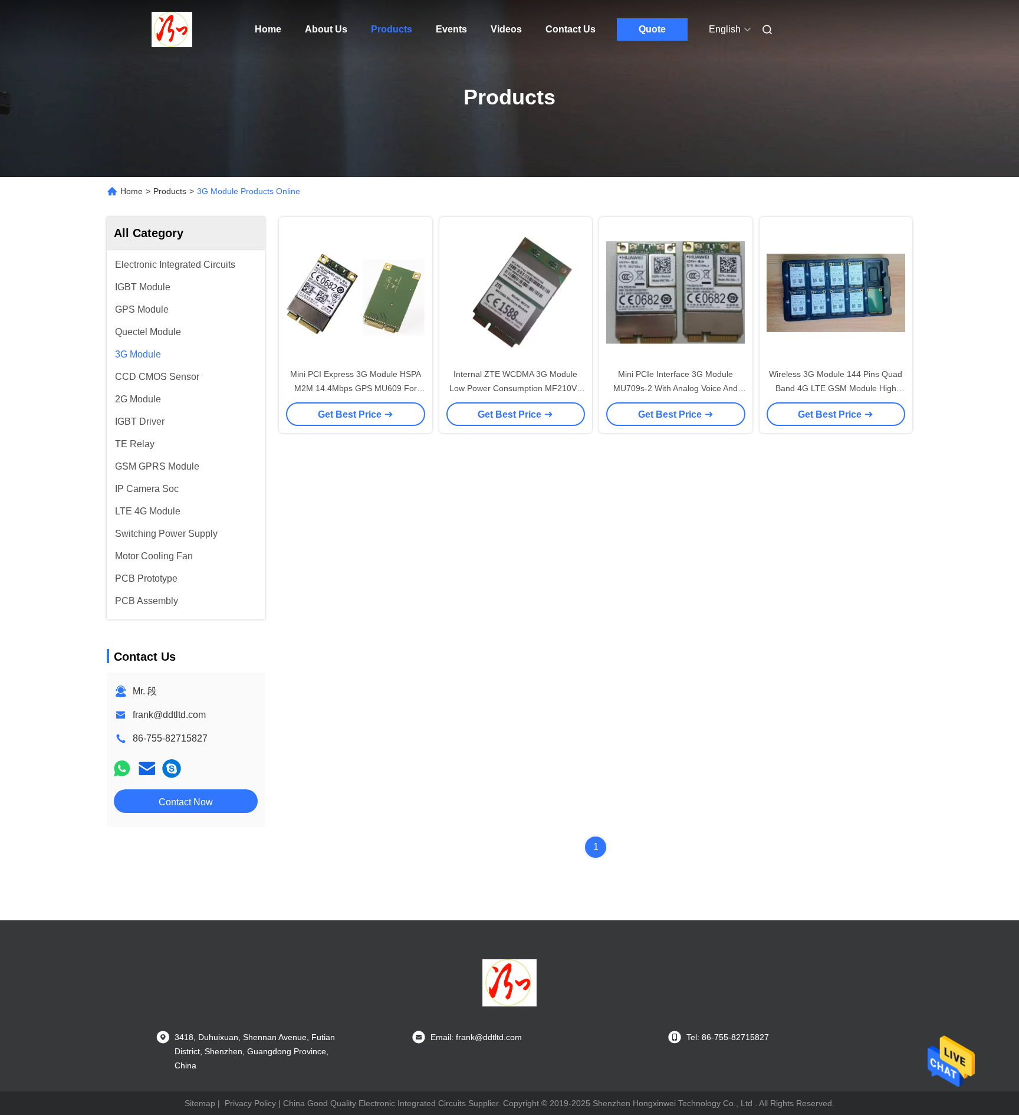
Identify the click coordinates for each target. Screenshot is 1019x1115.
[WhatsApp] (122, 768)
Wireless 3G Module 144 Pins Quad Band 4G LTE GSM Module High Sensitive (835, 388)
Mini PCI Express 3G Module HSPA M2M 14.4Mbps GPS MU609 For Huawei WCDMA (355, 388)
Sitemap (200, 1103)
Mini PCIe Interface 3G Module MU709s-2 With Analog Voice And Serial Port (675, 388)
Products (391, 29)
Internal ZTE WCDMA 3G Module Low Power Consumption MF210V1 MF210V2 (515, 388)
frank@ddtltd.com (169, 715)
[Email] (146, 768)
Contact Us (570, 29)
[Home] (172, 29)
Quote (652, 29)
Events (451, 29)
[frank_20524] (171, 768)
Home (268, 29)
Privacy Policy (250, 1103)
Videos (506, 29)
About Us (326, 29)
